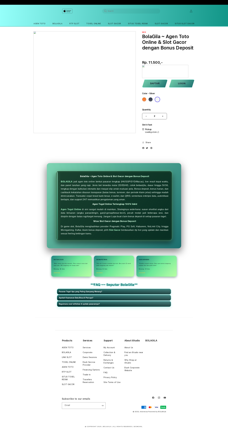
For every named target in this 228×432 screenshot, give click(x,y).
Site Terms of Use (112, 382)
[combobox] (131, 11)
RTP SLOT (67, 372)
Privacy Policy (110, 377)
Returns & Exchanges (109, 361)
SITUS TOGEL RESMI (68, 378)
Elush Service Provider (89, 363)
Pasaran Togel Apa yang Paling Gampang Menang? (80, 292)
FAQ (106, 372)
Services (87, 347)
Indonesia (144, 412)
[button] (39, 23)
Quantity (146, 109)
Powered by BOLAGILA (157, 412)
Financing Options (91, 370)
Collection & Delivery (109, 353)
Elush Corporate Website (132, 369)
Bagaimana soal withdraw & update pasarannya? (79, 304)
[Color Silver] (157, 99)
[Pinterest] (152, 148)
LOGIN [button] (182, 83)
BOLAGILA (67, 181)
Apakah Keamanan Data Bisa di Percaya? (76, 298)
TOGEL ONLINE (69, 362)
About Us (128, 347)
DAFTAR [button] (155, 83)
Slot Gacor (115, 230)
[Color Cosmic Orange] (144, 99)
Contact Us (109, 368)
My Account (109, 347)
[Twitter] (147, 148)
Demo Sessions (90, 357)
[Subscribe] (102, 405)
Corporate (87, 352)
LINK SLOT (67, 357)
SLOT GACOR (68, 384)
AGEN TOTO (67, 347)
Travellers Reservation (88, 380)
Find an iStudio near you (133, 353)
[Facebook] (144, 148)
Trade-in (87, 375)
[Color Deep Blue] (150, 99)
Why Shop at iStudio (130, 361)
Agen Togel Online (71, 209)
